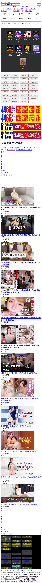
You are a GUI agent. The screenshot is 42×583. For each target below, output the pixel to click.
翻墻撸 (5, 568)
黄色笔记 (5, 92)
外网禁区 (6, 546)
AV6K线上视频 (31, 581)
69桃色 (15, 79)
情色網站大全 (16, 567)
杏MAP (16, 24)
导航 (37, 18)
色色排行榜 (27, 544)
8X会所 (34, 85)
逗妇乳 (33, 88)
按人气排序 (28, 150)
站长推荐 (5, 75)
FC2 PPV (20, 9)
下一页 (3, 170)
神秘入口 (24, 75)
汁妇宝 (16, 561)
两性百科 (14, 82)
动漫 (29, 18)
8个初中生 (27, 546)
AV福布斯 (5, 88)
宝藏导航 (6, 544)
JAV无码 (13, 6)
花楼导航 (6, 563)
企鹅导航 (16, 536)
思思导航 (16, 541)
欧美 (21, 18)
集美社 (5, 101)
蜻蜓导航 (5, 95)
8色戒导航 (24, 95)
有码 (5, 18)
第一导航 (36, 24)
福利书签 (16, 563)
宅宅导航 (27, 563)
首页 (2, 6)
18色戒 (24, 79)
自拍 (13, 18)
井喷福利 (5, 98)
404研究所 (33, 98)
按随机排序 (11, 150)
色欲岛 (5, 79)
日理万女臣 (16, 544)
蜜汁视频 (6, 549)
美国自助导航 (27, 552)
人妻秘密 (33, 95)
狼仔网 (24, 82)
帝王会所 (14, 75)
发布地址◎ (27, 568)
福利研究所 (6, 24)
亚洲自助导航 (6, 557)
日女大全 (16, 558)
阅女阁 (24, 92)
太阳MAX (14, 85)
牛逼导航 (33, 79)
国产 (21, 14)
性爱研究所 (27, 558)
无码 (37, 14)
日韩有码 (24, 6)
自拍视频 (32, 9)
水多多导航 (26, 24)
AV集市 (34, 75)
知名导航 (28, 11)
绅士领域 (14, 101)
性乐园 (5, 82)
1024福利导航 (6, 540)
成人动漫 (16, 11)
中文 (13, 14)
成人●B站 (24, 88)
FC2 (29, 14)
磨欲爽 (26, 561)
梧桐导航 (33, 92)
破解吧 (5, 561)
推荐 (5, 14)
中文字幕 (37, 6)
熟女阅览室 (24, 85)
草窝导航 (16, 553)
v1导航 (15, 92)
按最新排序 (20, 150)
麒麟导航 (14, 95)
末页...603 (4, 173)
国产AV (9, 9)
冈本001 (14, 88)
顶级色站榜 (16, 546)
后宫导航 (14, 98)
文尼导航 (27, 536)
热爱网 (5, 553)
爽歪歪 (24, 101)
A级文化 (33, 82)
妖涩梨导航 (27, 541)
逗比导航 (5, 85)
